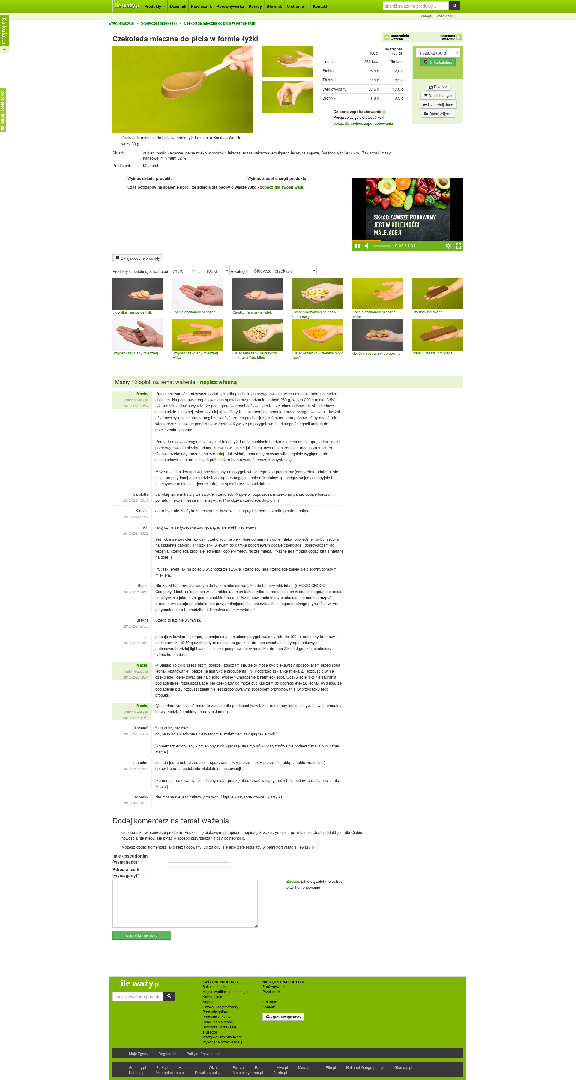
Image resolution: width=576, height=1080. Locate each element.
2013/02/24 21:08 (135, 626)
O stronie (296, 6)
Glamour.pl (403, 1067)
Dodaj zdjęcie (440, 113)
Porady (255, 6)
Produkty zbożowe (217, 1016)
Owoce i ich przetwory (220, 1006)
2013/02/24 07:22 (135, 516)
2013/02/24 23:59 (135, 642)
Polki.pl (162, 1067)
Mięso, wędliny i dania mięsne (227, 991)
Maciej (142, 393)
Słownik (274, 6)
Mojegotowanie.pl (170, 1072)
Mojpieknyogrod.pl (248, 1072)
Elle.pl (331, 1067)
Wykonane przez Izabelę (222, 1042)
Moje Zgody (138, 1053)
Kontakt (320, 6)
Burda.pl (280, 1072)
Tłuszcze (209, 1032)
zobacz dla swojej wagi (281, 187)
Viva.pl (282, 1067)
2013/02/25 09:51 (135, 677)
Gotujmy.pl (137, 1067)
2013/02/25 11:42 (135, 717)
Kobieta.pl (137, 1072)
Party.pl (239, 1067)
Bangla (261, 1067)
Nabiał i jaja (212, 996)
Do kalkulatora (440, 62)
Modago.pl (307, 1067)
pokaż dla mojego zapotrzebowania (363, 123)
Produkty (153, 6)
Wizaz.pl (216, 1067)
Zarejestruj (446, 16)
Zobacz (293, 881)
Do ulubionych (440, 95)
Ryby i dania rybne (217, 1021)
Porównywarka (230, 6)
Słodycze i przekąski (219, 1027)
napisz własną (218, 382)
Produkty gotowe (216, 1011)
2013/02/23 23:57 (135, 405)
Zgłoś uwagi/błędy (285, 1016)
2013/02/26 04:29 (135, 734)
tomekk (141, 797)
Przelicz (440, 86)
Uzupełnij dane (440, 104)
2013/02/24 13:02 (135, 533)
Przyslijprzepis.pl (209, 1072)
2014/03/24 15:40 (135, 803)
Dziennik (178, 6)
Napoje (208, 1001)
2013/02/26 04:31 (135, 768)
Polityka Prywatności (203, 1053)
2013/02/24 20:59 (135, 591)
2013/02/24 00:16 (135, 500)
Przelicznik (201, 6)
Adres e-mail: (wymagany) (126, 872)
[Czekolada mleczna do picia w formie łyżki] (288, 63)
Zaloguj (427, 16)
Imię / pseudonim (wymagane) (130, 859)
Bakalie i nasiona (216, 986)
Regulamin (167, 1053)
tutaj (220, 453)
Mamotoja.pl (188, 1067)
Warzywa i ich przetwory (222, 1036)
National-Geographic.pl (365, 1067)
